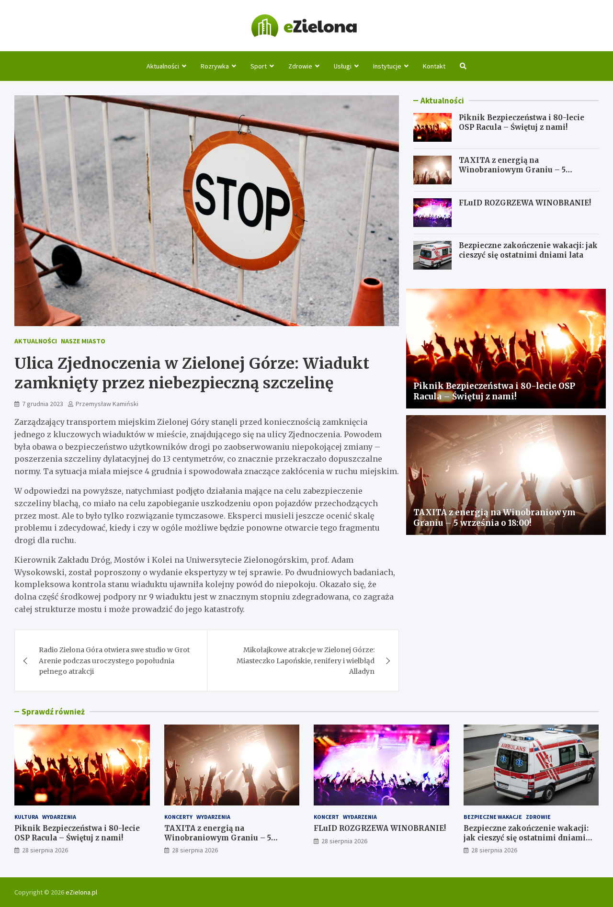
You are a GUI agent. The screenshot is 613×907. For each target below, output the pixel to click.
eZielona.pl (81, 892)
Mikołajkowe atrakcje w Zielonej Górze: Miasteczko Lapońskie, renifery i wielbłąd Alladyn (306, 661)
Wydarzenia (59, 816)
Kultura (26, 816)
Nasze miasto (83, 341)
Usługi (343, 66)
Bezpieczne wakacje (493, 816)
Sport (258, 66)
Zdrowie (300, 66)
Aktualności (163, 66)
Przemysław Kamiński (107, 403)
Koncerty (178, 816)
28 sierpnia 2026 (45, 850)
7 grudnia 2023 (42, 403)
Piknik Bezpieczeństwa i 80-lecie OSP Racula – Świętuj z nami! (521, 122)
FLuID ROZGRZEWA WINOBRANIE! (525, 202)
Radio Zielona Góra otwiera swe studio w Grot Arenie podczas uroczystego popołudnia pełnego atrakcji (114, 661)
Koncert (326, 816)
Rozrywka (215, 66)
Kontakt (434, 66)
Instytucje (387, 66)
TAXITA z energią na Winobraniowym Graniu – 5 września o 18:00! (512, 169)
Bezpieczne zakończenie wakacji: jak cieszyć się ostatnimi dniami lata (528, 250)
